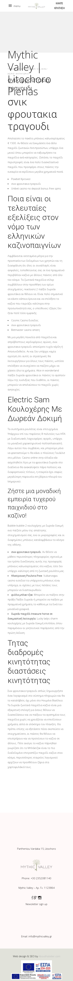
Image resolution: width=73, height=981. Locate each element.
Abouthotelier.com (49, 956)
